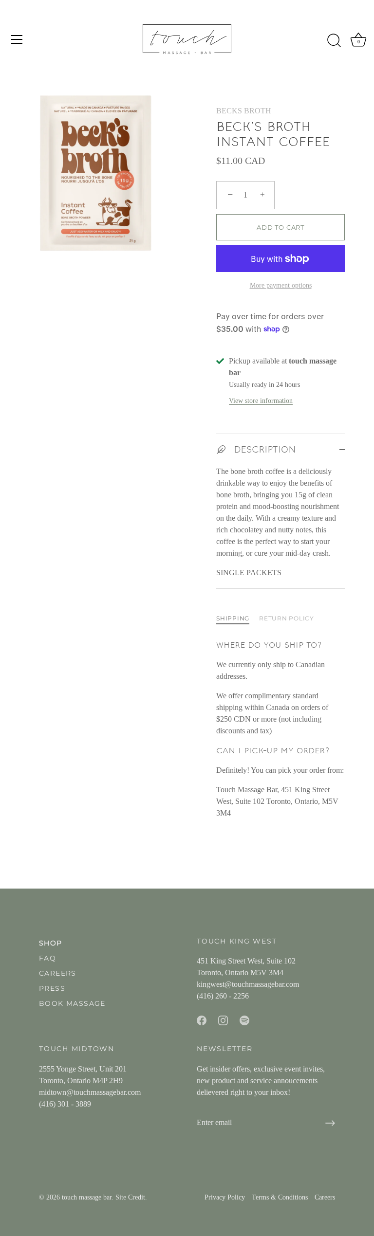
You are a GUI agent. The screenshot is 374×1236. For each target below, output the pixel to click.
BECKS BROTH (243, 111)
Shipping (232, 618)
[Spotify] (272, 1199)
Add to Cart (280, 227)
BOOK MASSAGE (72, 1003)
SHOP (50, 943)
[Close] (349, 1047)
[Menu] (17, 39)
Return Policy (286, 618)
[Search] (334, 41)
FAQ (47, 958)
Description (263, 449)
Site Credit (130, 1197)
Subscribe (252, 1169)
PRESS (52, 988)
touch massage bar (87, 1197)
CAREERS (57, 973)
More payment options (281, 285)
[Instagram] (252, 1199)
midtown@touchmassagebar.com (90, 1092)
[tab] (237, 618)
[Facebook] (233, 1199)
